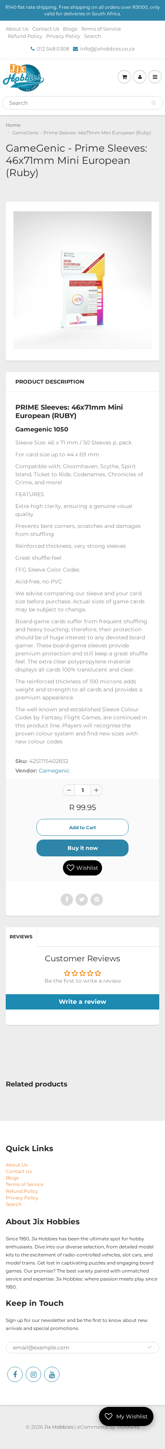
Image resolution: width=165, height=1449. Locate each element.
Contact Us (45, 29)
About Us (17, 29)
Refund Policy (25, 36)
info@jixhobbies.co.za (107, 49)
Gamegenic (54, 770)
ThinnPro (128, 1427)
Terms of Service (101, 29)
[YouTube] (51, 1374)
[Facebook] (15, 1374)
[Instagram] (33, 1374)
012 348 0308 (53, 49)
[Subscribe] (149, 1347)
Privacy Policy (63, 36)
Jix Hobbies (58, 1427)
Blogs (70, 29)
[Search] (153, 103)
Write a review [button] (82, 1001)
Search (92, 36)
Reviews (21, 936)
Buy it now (83, 848)
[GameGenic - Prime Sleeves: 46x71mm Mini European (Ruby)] (82, 280)
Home (13, 125)
